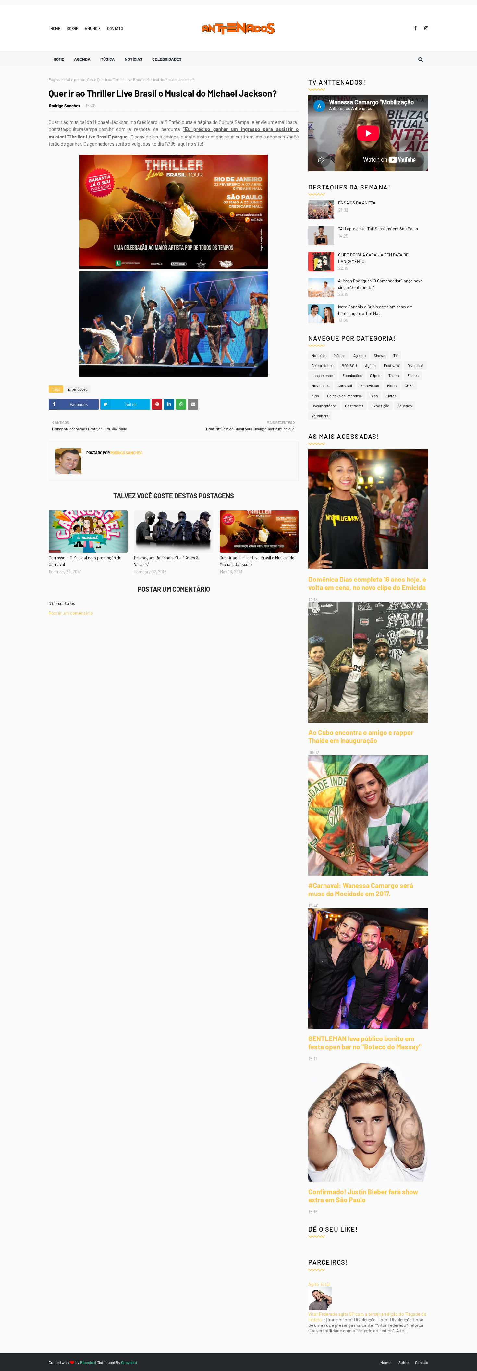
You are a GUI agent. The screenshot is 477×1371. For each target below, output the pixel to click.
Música (339, 355)
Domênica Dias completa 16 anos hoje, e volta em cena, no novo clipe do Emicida (367, 583)
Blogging (87, 1362)
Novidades (321, 385)
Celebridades (323, 365)
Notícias (318, 355)
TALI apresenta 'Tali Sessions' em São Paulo (378, 228)
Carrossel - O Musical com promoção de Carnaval (85, 561)
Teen (374, 395)
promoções (83, 79)
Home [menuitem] (59, 59)
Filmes (413, 375)
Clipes (375, 375)
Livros (391, 395)
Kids (315, 395)
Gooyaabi (129, 1362)
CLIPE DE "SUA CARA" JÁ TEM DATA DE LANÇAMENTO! (373, 258)
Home (55, 28)
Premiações (352, 375)
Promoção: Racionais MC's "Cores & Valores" (166, 561)
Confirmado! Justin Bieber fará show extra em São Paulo (363, 1195)
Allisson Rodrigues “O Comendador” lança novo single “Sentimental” (380, 284)
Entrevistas (369, 385)
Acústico (405, 405)
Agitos (370, 365)
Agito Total (319, 1284)
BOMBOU (349, 365)
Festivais (391, 365)
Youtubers (320, 415)
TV (395, 355)
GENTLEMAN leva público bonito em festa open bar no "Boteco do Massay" (365, 1042)
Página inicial (59, 79)
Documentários (324, 405)
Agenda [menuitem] (82, 59)
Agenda (359, 355)
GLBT (409, 385)
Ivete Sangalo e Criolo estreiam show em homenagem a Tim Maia (375, 310)
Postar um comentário (71, 613)
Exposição (380, 405)
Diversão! (415, 365)
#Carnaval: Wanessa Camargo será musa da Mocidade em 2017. (360, 889)
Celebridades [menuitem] (167, 59)
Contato (115, 28)
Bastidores (354, 405)
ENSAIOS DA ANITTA (356, 202)
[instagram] (425, 28)
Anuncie (93, 28)
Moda (392, 385)
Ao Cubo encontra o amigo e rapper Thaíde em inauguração (360, 736)
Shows (379, 355)
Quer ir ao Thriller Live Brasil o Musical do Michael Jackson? (257, 561)
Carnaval (345, 385)
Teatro (393, 375)
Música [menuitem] (107, 59)
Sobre (72, 28)
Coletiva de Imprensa (344, 395)
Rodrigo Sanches (64, 105)
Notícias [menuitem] (133, 59)
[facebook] (415, 28)
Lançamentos (323, 375)
